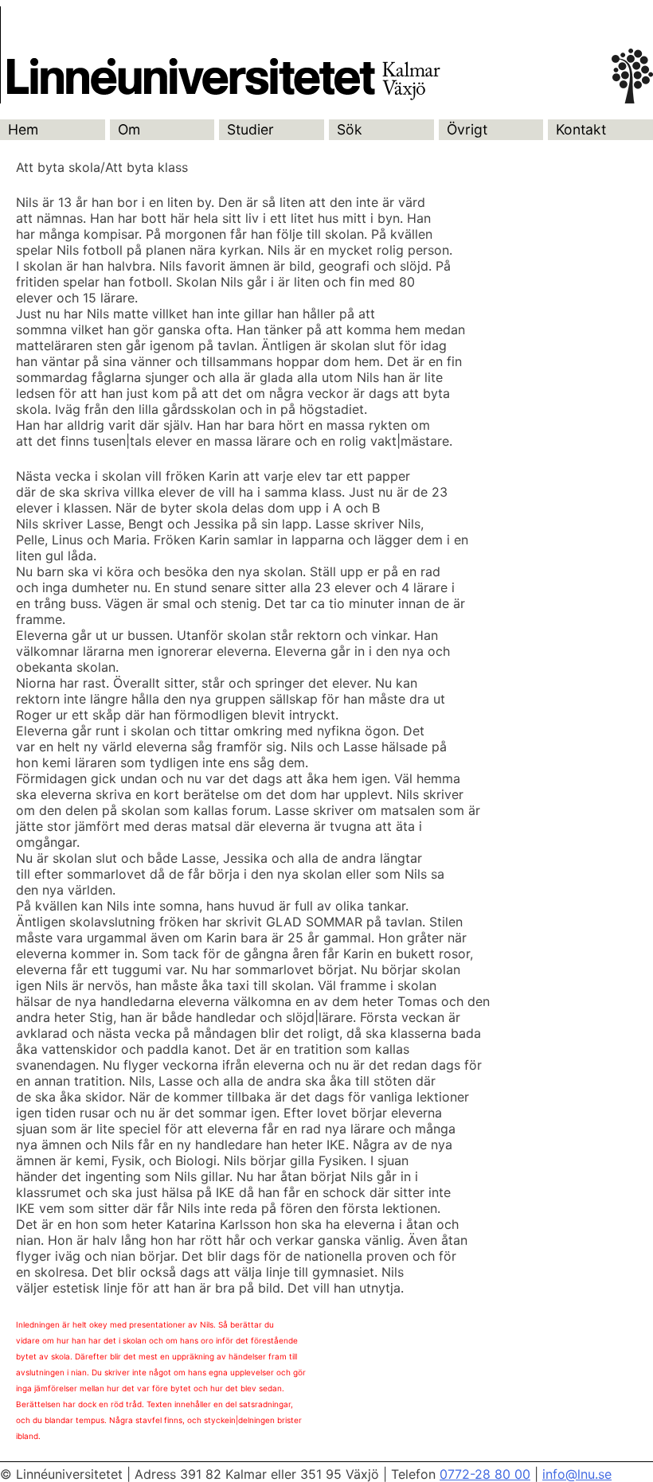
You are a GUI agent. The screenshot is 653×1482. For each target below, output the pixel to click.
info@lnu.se (577, 1474)
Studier (250, 129)
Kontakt (581, 129)
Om (129, 129)
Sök (349, 129)
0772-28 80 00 (485, 1474)
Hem (23, 129)
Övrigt (467, 129)
